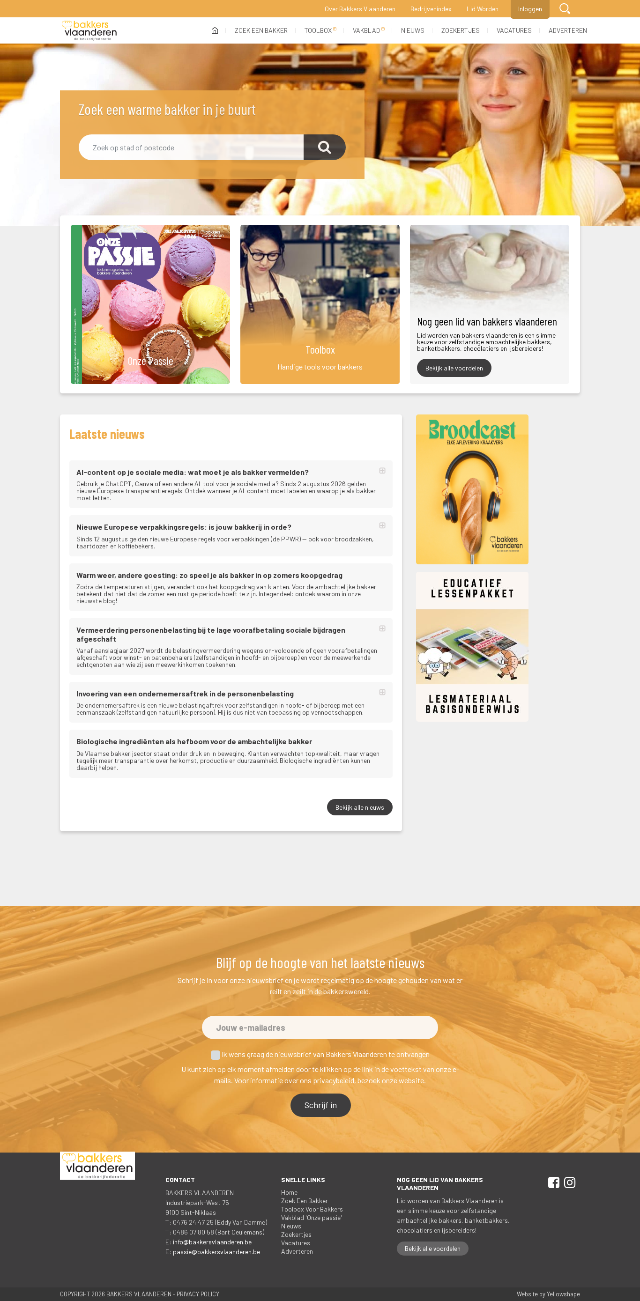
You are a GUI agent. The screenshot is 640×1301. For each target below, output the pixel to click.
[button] (565, 9)
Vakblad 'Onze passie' (311, 1217)
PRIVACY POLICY (198, 1294)
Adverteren (297, 1251)
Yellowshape (563, 1294)
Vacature (295, 1243)
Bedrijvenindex (431, 9)
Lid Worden (483, 9)
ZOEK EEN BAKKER (261, 30)
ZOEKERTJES (460, 30)
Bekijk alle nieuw (359, 807)
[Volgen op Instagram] (568, 1184)
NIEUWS (412, 30)
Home (289, 1192)
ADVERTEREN (568, 30)
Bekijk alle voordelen (454, 368)
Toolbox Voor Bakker (312, 1209)
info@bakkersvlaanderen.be (212, 1242)
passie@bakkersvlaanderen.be (216, 1252)
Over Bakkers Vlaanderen (360, 9)
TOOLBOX (318, 30)
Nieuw (291, 1226)
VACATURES (514, 30)
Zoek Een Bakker (304, 1201)
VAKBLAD (366, 30)
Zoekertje (296, 1234)
